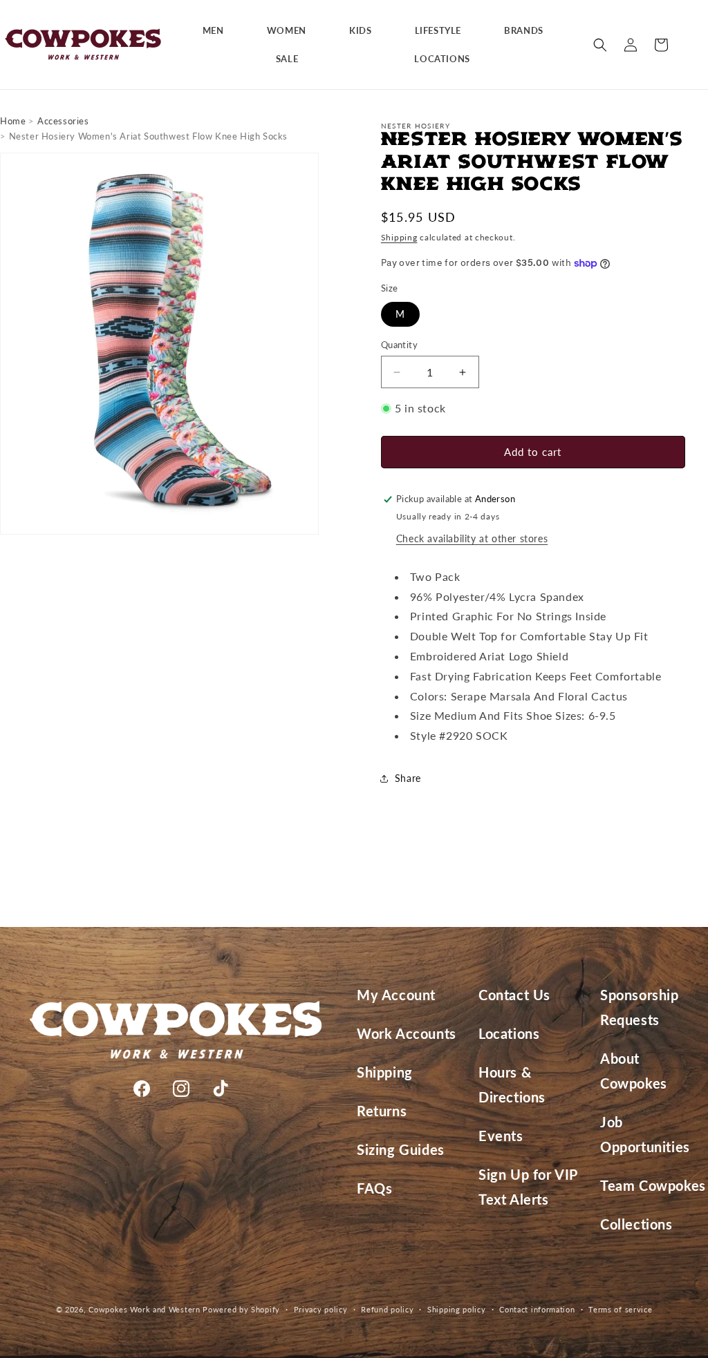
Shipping (399, 237)
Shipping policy (456, 1309)
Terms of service (620, 1309)
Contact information (537, 1309)
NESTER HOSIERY (415, 126)
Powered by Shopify (241, 1309)
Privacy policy (321, 1309)
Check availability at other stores (472, 538)
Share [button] (408, 778)
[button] (218, 31)
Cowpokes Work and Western (144, 1309)
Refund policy (387, 1309)
